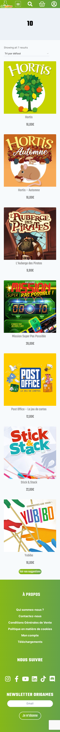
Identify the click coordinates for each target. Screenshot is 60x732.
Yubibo (29, 555)
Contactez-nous (30, 616)
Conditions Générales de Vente (30, 622)
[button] (18, 4)
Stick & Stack (29, 482)
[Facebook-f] (16, 679)
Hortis (29, 117)
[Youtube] (25, 679)
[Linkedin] (34, 679)
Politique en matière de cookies (30, 629)
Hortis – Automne (29, 190)
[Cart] (42, 4)
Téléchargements (30, 641)
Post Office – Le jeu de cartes (29, 409)
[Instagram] (8, 679)
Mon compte (30, 635)
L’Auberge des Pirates (29, 263)
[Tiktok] (43, 679)
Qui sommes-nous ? (30, 609)
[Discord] (52, 679)
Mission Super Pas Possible (29, 336)
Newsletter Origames (30, 694)
